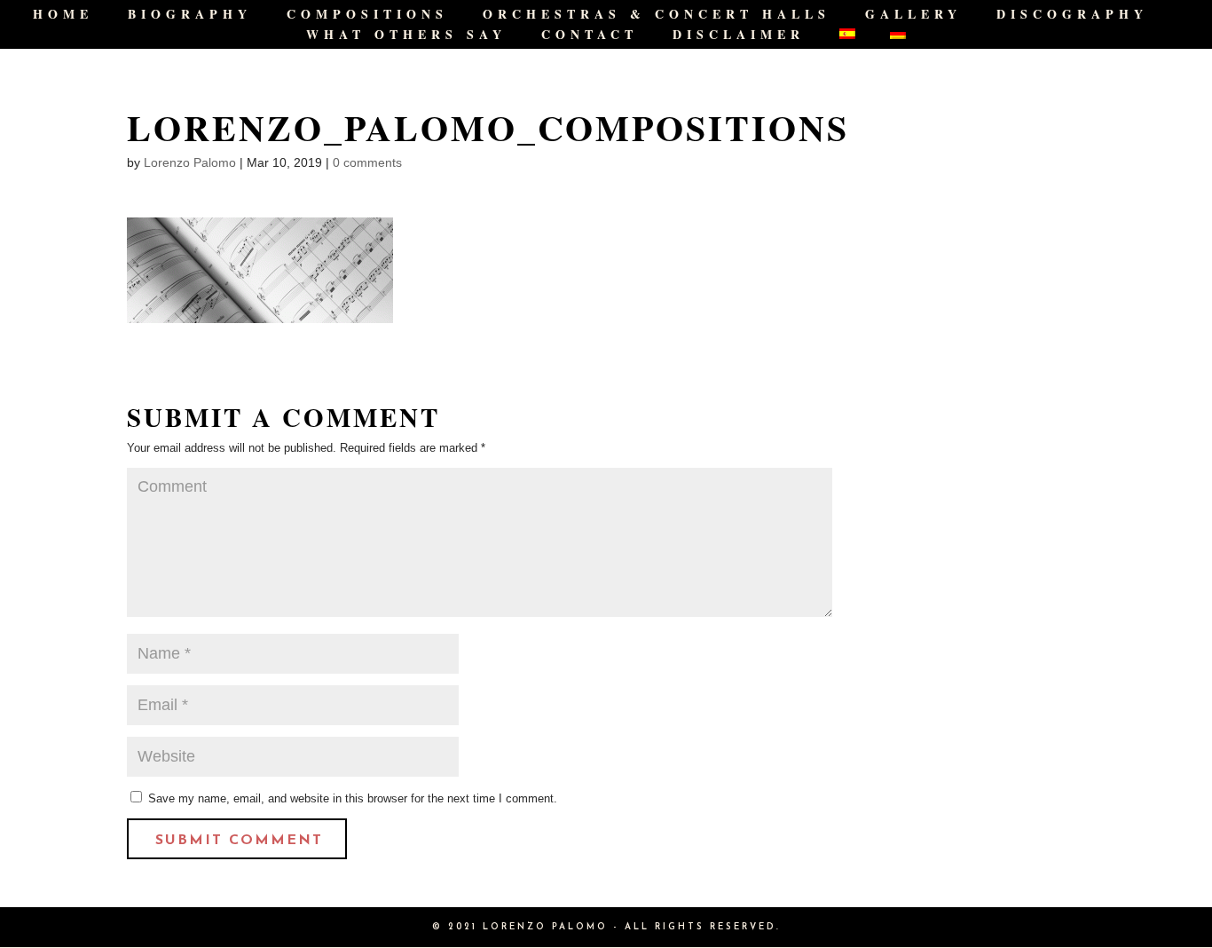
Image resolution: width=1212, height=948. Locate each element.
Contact (589, 35)
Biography (190, 15)
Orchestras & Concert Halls (656, 15)
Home (63, 15)
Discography (1072, 15)
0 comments (367, 162)
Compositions (367, 15)
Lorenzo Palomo (190, 162)
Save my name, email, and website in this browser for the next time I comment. (352, 798)
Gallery (913, 15)
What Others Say (406, 35)
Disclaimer (739, 35)
